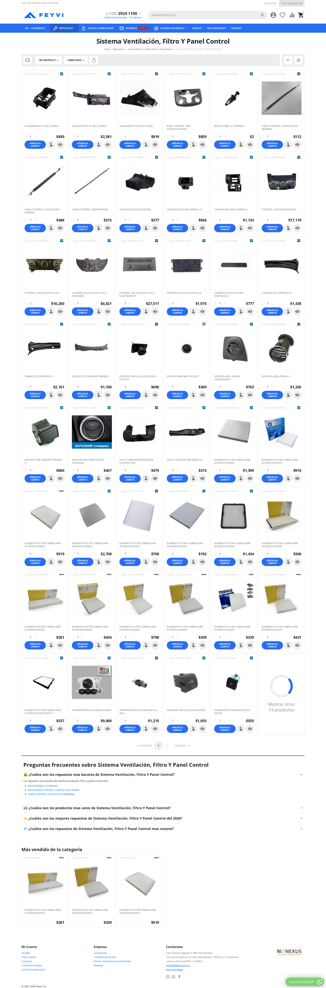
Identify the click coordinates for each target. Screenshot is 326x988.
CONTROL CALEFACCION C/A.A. (42, 293)
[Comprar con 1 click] (51, 144)
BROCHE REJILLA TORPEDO (229, 126)
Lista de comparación (33, 969)
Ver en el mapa (174, 969)
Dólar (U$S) (270, 3)
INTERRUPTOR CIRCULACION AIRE (186, 710)
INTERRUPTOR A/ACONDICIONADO (91, 710)
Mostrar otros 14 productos (281, 707)
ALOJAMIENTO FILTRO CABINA (42, 126)
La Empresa (100, 953)
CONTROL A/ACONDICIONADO (279, 209)
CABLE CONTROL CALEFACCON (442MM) (42, 211)
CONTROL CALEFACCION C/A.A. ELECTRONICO (137, 294)
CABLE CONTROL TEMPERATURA (90, 209)
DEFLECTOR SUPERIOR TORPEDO (90, 376)
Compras (27, 961)
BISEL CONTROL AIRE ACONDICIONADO (179, 127)
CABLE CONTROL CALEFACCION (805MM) (279, 127)
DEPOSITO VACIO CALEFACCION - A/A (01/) (138, 378)
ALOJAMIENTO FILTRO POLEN (136, 126)
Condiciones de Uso (105, 957)
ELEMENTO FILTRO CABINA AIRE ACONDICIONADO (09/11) (43, 712)
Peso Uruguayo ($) (291, 3)
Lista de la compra (32, 965)
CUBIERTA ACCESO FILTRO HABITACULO (229, 294)
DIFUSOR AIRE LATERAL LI (276, 376)
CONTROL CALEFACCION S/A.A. (184, 293)
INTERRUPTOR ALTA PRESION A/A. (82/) (138, 712)
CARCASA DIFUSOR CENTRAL (135, 209)
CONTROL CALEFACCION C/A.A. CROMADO (89, 294)
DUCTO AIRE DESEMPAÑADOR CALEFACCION (136, 461)
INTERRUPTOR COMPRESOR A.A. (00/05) (232, 712)
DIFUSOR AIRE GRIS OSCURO (183, 376)
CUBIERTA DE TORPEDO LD (277, 293)
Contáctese (135, 17)
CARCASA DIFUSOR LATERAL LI (231, 209)
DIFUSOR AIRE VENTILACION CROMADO (88, 461)
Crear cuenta (29, 957)
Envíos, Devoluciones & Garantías (112, 961)
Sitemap (98, 965)
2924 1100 (121, 13)
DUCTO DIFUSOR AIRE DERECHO (185, 459)
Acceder (26, 953)
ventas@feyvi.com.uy (178, 965)
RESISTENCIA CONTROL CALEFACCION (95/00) (53, 790)
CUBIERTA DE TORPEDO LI (39, 376)
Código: (28, 74)
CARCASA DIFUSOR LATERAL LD (184, 209)
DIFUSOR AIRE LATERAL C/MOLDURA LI (227, 378)
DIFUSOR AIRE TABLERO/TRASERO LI (44, 461)
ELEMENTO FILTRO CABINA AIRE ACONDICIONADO (232, 461)
